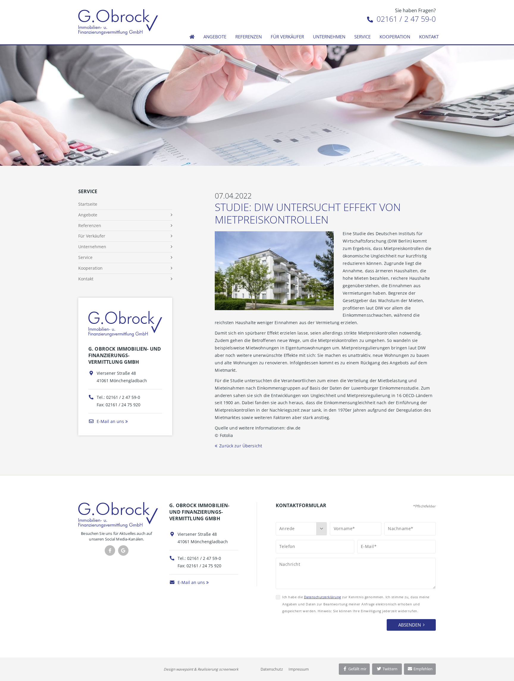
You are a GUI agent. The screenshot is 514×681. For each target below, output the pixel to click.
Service (362, 37)
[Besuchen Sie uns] (123, 550)
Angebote (214, 37)
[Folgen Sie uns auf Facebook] (110, 550)
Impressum (299, 669)
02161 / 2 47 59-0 (405, 19)
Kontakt (429, 37)
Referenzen (248, 37)
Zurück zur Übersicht (240, 446)
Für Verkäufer (287, 37)
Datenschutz (272, 669)
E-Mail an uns (109, 421)
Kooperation (395, 37)
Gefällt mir (356, 668)
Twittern (389, 668)
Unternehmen (329, 37)
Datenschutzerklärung (322, 597)
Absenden (409, 625)
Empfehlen (422, 668)
